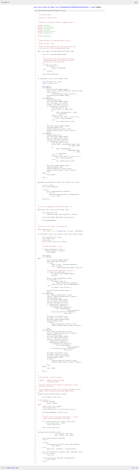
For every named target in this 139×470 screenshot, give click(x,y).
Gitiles (8, 467)
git (48, 7)
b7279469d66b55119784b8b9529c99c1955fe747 (73, 7)
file (64, 10)
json (136, 467)
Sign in (136, 2)
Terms (16, 467)
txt (133, 467)
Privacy (12, 467)
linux (35, 7)
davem (53, 7)
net (57, 7)
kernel (44, 7)
